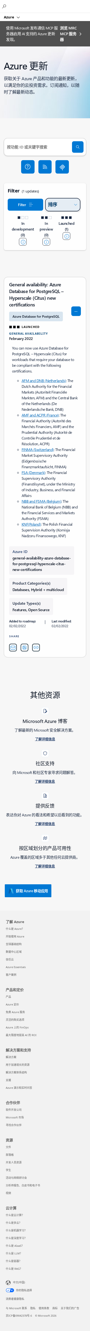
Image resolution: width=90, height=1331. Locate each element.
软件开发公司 (14, 1109)
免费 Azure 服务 (15, 1012)
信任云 (10, 959)
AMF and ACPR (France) (40, 414)
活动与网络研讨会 (16, 1177)
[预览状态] (46, 242)
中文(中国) (19, 1282)
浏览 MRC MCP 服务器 (68, 33)
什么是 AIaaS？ (15, 1245)
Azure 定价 (12, 1004)
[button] (28, 167)
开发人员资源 (14, 1162)
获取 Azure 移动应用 (32, 890)
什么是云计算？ (15, 1215)
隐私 (33, 1308)
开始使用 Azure (15, 936)
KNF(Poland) (31, 524)
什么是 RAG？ (14, 1268)
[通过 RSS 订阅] (45, 167)
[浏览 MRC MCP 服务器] (62, 167)
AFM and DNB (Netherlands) (44, 380)
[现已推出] (66, 236)
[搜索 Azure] (5, 6)
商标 (55, 1308)
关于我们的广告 (70, 1308)
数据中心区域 (14, 951)
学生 (8, 1170)
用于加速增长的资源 (18, 1064)
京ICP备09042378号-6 (19, 1315)
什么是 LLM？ (14, 1253)
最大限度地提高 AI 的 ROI (21, 1035)
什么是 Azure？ (15, 929)
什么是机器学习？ (16, 1230)
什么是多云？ (14, 1222)
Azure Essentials (16, 967)
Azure (9, 17)
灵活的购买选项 (15, 1019)
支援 (8, 1080)
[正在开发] (23, 242)
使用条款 (44, 1308)
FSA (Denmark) (33, 472)
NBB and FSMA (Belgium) (41, 501)
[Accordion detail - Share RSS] (24, 647)
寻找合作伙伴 (14, 1125)
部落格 (10, 1154)
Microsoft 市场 (15, 1117)
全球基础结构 (14, 944)
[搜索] (78, 147)
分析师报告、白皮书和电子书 (23, 1185)
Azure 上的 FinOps (17, 1027)
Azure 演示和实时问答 (19, 1087)
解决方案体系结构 (16, 1072)
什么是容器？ (14, 1261)
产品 (8, 996)
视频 (8, 1193)
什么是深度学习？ (16, 1238)
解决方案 (11, 1057)
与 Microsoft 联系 (16, 1308)
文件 (8, 1147)
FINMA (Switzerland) (38, 449)
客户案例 (11, 974)
